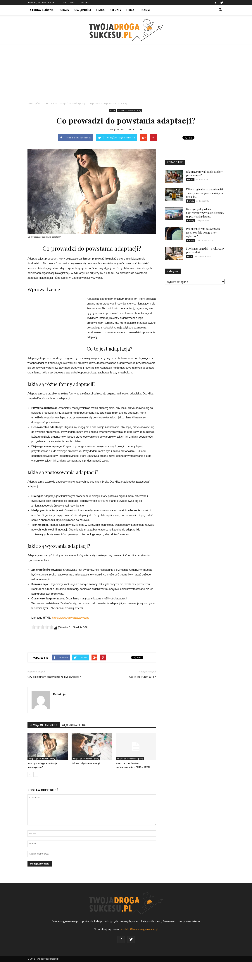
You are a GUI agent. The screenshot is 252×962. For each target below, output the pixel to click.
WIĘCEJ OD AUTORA (74, 725)
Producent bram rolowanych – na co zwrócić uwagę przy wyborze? (204, 232)
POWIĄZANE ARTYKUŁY (44, 725)
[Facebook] (215, 2)
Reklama (85, 2)
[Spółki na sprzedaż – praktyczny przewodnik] (174, 253)
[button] (220, 10)
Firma (130, 10)
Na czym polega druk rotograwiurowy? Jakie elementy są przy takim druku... (205, 212)
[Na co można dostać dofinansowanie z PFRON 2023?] (136, 746)
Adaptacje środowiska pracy (129, 110)
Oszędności (82, 10)
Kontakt (73, 2)
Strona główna (41, 10)
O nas (63, 2)
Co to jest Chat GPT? (142, 677)
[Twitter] (222, 2)
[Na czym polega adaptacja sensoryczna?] (47, 746)
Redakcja (59, 694)
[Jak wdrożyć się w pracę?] (92, 746)
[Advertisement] (126, 72)
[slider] (42, 627)
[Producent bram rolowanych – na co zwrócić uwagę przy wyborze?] (174, 233)
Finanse (144, 10)
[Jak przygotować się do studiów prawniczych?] (174, 176)
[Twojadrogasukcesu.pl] (126, 29)
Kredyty (115, 10)
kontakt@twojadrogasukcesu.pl (139, 929)
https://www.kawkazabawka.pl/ (70, 617)
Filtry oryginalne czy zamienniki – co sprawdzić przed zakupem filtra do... (204, 193)
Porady (64, 10)
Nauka (190, 179)
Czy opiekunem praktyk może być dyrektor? (54, 677)
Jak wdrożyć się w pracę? (86, 763)
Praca (100, 10)
